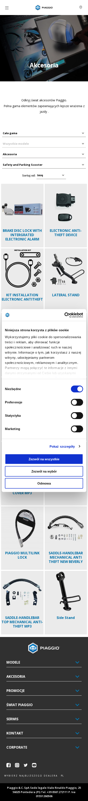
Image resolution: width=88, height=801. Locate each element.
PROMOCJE (15, 691)
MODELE (13, 662)
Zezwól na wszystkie (44, 459)
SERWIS (12, 719)
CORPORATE (16, 747)
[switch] (77, 402)
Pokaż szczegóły (62, 446)
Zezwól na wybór (44, 471)
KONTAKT (14, 733)
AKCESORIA (15, 676)
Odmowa (44, 483)
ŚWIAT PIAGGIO (19, 705)
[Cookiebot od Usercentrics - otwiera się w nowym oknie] (64, 315)
